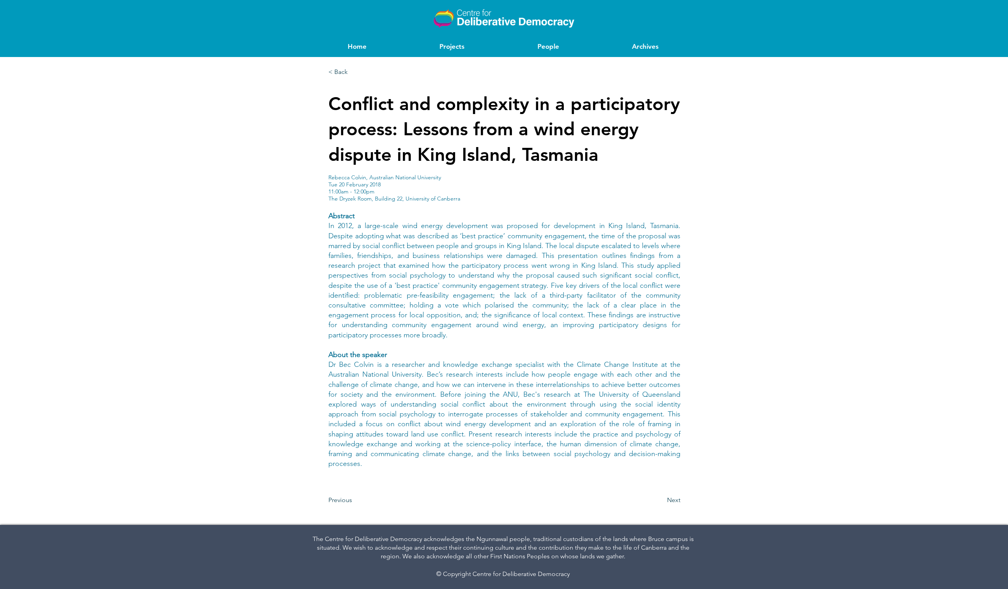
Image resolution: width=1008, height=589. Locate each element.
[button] (354, 72)
